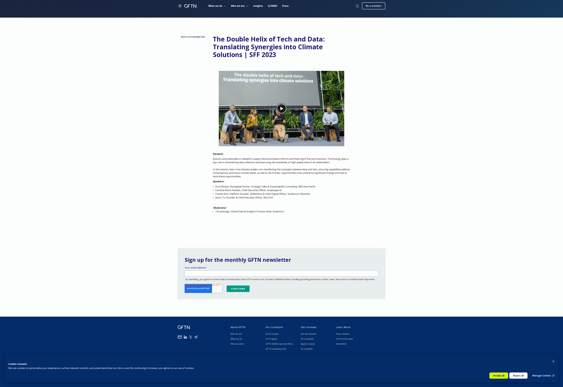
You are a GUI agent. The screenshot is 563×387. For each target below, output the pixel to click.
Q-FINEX (272, 5)
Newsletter (341, 343)
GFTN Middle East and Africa (279, 343)
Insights (258, 5)
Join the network (308, 333)
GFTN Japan (272, 338)
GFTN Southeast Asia (276, 348)
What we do (215, 5)
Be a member (307, 338)
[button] (281, 218)
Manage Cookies (541, 375)
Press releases (343, 333)
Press (285, 5)
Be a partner (307, 348)
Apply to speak (308, 343)
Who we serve (237, 343)
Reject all (518, 375)
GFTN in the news (344, 338)
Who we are (238, 5)
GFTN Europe (272, 333)
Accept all (498, 375)
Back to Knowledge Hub (193, 36)
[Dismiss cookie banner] (553, 361)
